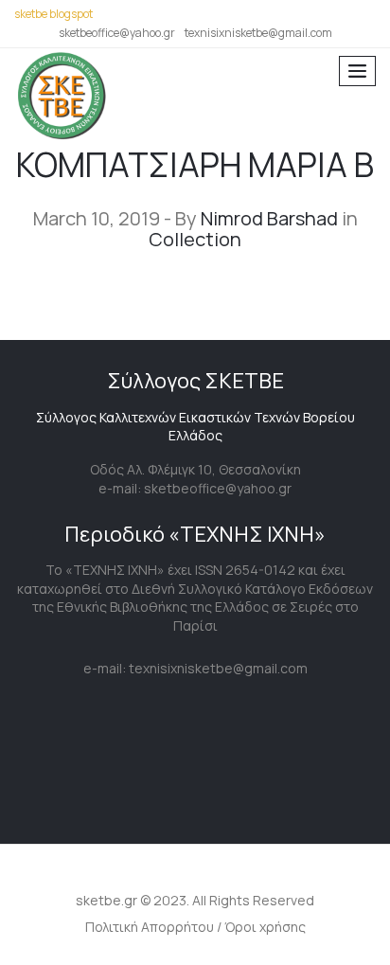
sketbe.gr (106, 900)
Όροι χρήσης (265, 927)
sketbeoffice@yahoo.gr (117, 33)
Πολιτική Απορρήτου (149, 927)
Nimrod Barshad (269, 218)
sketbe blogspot (53, 14)
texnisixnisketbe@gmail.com (258, 33)
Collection (195, 239)
